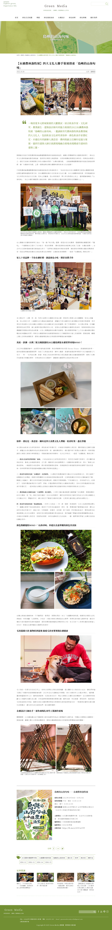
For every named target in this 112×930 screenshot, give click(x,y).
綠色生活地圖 (27, 17)
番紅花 (69, 858)
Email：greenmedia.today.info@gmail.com (69, 919)
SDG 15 (48, 862)
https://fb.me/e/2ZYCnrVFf (73, 828)
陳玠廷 (90, 858)
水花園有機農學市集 (29, 858)
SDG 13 (31, 862)
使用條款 (68, 925)
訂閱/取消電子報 (24, 921)
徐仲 (76, 858)
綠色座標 (72, 17)
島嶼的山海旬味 (30, 55)
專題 (38, 17)
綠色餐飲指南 (49, 17)
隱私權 (73, 925)
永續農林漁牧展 (45, 858)
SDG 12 (23, 862)
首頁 (16, 17)
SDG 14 (40, 862)
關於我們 (93, 17)
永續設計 (61, 17)
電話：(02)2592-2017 (48, 919)
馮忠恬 (83, 858)
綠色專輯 (83, 17)
